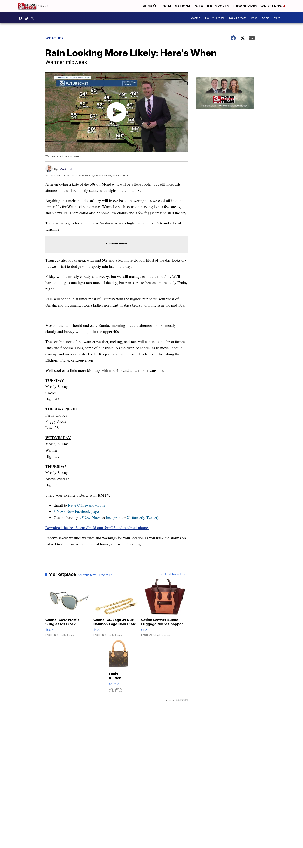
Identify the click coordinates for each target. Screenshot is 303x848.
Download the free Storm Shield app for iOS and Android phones (97, 527)
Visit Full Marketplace (174, 574)
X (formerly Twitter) (143, 517)
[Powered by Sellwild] (182, 700)
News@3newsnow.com (86, 505)
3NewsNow (21, 18)
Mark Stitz (66, 169)
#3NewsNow (89, 517)
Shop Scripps (244, 6)
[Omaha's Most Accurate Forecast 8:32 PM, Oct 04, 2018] (227, 98)
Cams (265, 18)
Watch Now (271, 6)
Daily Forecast (238, 18)
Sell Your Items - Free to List (95, 575)
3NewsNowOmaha (33, 18)
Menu (147, 6)
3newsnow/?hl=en (27, 18)
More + (278, 18)
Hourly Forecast (215, 18)
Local (166, 6)
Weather (203, 6)
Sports (222, 6)
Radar (254, 18)
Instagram (113, 517)
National (183, 6)
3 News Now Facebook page (76, 511)
